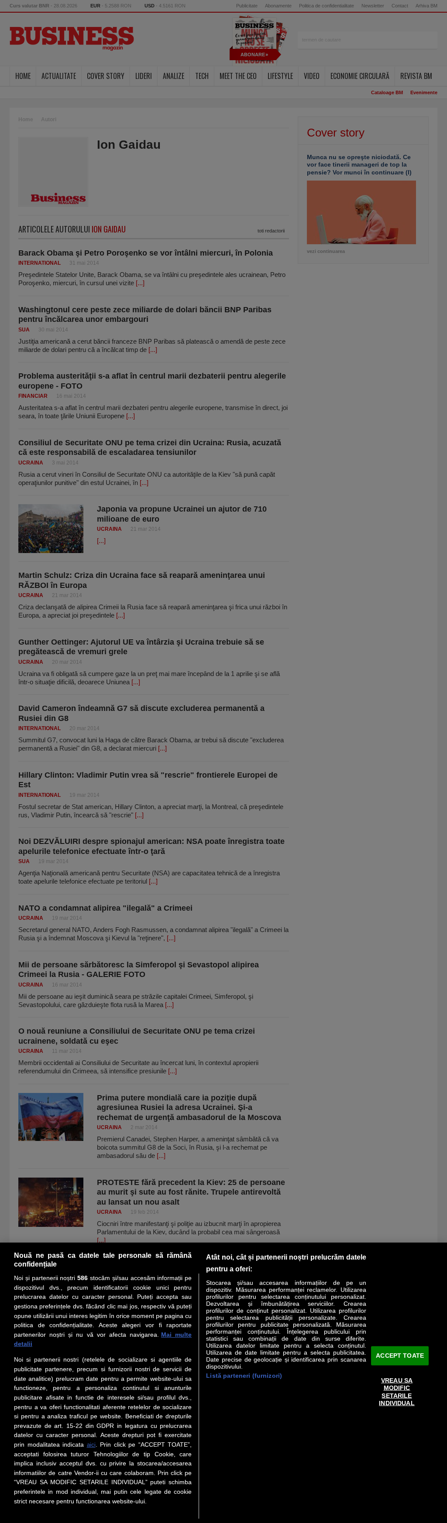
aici (91, 1444)
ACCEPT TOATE (400, 1355)
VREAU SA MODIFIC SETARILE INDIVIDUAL (396, 1392)
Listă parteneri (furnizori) (244, 1375)
